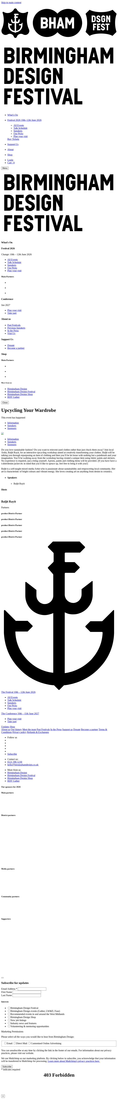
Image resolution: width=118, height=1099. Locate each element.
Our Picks (18, 133)
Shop (12, 726)
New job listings (18, 1020)
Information (13, 423)
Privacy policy (19, 732)
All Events (19, 125)
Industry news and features (23, 1023)
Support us (67, 729)
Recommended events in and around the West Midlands (37, 1014)
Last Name (6, 995)
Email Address (9, 989)
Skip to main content (11, 2)
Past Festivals (13, 325)
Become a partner (15, 348)
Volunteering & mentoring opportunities (29, 1026)
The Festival (18, 692)
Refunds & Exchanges (38, 732)
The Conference (20, 713)
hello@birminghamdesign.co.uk (22, 764)
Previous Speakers (16, 328)
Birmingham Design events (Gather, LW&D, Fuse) (35, 1011)
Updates (5, 726)
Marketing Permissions (12, 1031)
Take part (11, 313)
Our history (16, 729)
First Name (7, 992)
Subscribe (12, 754)
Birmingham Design (17, 389)
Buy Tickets (13, 139)
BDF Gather (13, 397)
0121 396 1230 (14, 762)
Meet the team (29, 729)
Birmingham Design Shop (20, 394)
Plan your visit (21, 136)
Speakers (18, 131)
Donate (10, 345)
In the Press (13, 330)
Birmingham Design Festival (21, 391)
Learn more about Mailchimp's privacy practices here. (74, 1061)
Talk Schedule (20, 128)
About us (5, 729)
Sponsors (11, 428)
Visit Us (11, 333)
